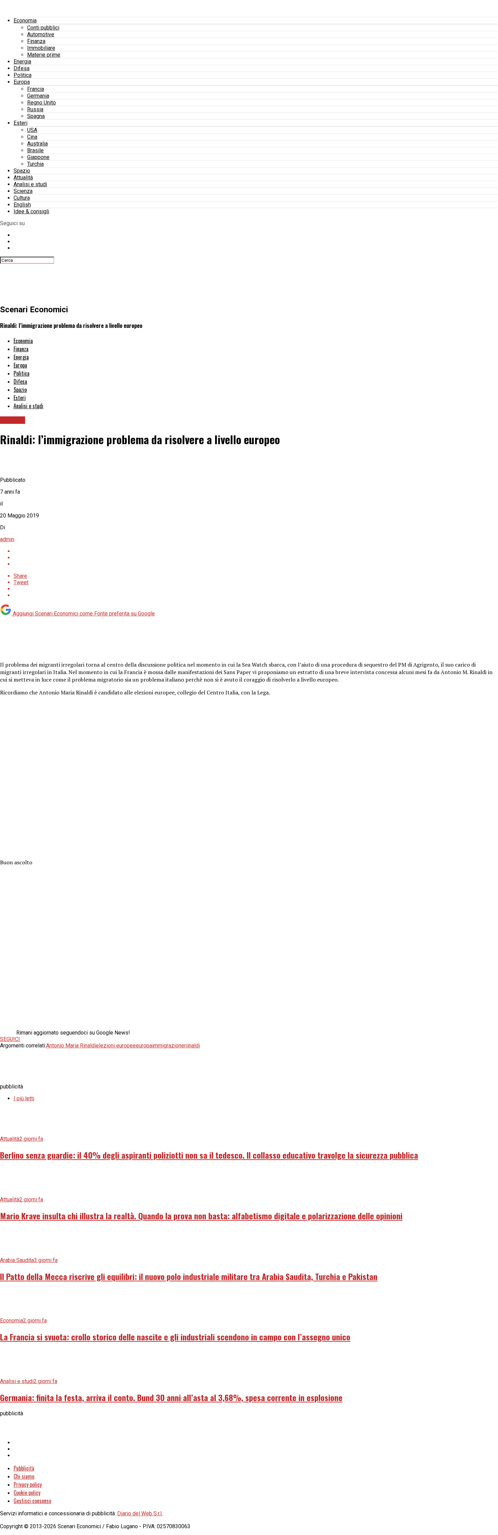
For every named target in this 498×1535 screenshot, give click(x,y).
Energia (22, 61)
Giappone (38, 157)
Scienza (23, 191)
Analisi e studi (30, 184)
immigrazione (168, 1045)
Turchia (35, 164)
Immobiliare (41, 48)
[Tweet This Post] (256, 557)
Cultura (22, 198)
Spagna (36, 116)
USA (32, 130)
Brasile (35, 150)
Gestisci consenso (32, 1501)
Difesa (21, 68)
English (22, 204)
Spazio (22, 171)
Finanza (36, 41)
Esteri (20, 123)
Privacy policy (28, 1484)
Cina (32, 137)
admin (7, 539)
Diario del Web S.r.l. (140, 1513)
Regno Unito (41, 102)
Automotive (40, 34)
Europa (22, 82)
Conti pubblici (43, 27)
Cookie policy (27, 1493)
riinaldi (192, 1045)
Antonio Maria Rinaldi (71, 1045)
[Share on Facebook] (256, 551)
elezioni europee (116, 1045)
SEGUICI (10, 1039)
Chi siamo (24, 1476)
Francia (35, 89)
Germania (38, 96)
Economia (25, 20)
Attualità (23, 177)
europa (144, 1045)
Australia (37, 143)
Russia (35, 109)
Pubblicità (24, 1468)
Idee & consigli (31, 211)
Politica (23, 75)
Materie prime (43, 55)
